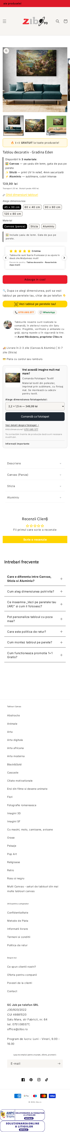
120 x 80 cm (12, 213)
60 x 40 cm (32, 207)
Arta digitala (15, 739)
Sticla (34, 226)
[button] (4, 21)
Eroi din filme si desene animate (27, 788)
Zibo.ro (38, 1102)
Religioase (13, 862)
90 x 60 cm (52, 207)
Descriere (14, 463)
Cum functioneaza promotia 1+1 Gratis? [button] (29, 655)
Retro (10, 870)
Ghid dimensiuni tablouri (22, 194)
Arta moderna (16, 756)
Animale (12, 723)
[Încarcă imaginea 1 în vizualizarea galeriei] (13, 126)
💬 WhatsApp (47, 312)
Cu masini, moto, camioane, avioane (30, 829)
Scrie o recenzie (35, 539)
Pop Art (12, 853)
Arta (10, 731)
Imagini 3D (14, 813)
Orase (11, 837)
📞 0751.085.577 (24, 312)
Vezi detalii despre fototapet (22, 425)
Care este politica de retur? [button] (26, 631)
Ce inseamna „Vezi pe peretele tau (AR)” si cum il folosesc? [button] (31, 604)
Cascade (12, 772)
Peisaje (11, 845)
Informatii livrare (17, 928)
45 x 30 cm (12, 207)
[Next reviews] (64, 257)
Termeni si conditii (18, 936)
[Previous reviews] (5, 257)
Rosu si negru (15, 878)
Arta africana (15, 747)
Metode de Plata (17, 920)
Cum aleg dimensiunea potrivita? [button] (30, 591)
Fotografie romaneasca (21, 805)
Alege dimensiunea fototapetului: (26, 399)
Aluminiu (48, 226)
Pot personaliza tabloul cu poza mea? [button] (30, 619)
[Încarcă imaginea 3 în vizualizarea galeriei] (56, 126)
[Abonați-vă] (59, 1064)
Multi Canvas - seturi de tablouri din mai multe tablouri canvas (32, 888)
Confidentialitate (17, 912)
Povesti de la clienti (19, 982)
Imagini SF (13, 821)
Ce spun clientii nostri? (21, 966)
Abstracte (13, 715)
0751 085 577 (31, 429)
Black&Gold (14, 764)
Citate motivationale (20, 780)
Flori (10, 796)
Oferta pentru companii (22, 974)
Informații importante (17, 443)
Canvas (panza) (14, 226)
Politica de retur (17, 945)
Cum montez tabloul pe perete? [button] (29, 642)
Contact (12, 991)
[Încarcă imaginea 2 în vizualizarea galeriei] (35, 126)
